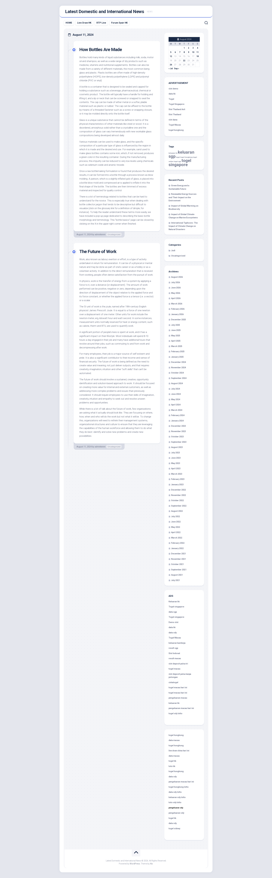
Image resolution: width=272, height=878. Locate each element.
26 (171, 65)
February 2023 (177, 479)
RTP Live (101, 22)
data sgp (173, 612)
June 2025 (176, 330)
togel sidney (174, 828)
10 (193, 52)
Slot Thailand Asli (177, 109)
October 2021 (177, 564)
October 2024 (177, 373)
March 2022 (176, 538)
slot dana (173, 120)
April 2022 (175, 532)
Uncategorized (114, 234)
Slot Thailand (175, 114)
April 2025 (175, 341)
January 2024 (177, 421)
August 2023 (177, 447)
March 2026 (176, 304)
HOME (69, 22)
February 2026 (177, 309)
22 (184, 60)
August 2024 (177, 383)
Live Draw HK (84, 22)
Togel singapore (176, 607)
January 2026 (177, 314)
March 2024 (176, 410)
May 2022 (175, 527)
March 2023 (176, 474)
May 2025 (175, 335)
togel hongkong (186, 157)
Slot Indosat (174, 653)
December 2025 (178, 319)
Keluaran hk (174, 601)
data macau (174, 740)
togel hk (172, 818)
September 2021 (178, 570)
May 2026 (175, 293)
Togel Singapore (176, 104)
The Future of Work (97, 251)
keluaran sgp (181, 154)
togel (178, 157)
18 (197, 56)
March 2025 (176, 346)
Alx (151, 864)
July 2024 (175, 389)
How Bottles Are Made (100, 49)
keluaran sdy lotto (177, 797)
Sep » (176, 68)
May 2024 (175, 399)
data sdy (173, 632)
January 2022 (177, 548)
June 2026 (176, 288)
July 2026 (175, 282)
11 (197, 52)
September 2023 (178, 442)
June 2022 (176, 522)
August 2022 (177, 511)
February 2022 (177, 543)
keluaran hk (173, 153)
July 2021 (175, 580)
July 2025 (175, 325)
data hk (172, 94)
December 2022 (178, 490)
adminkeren (100, 234)
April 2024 (175, 405)
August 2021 (177, 575)
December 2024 (178, 362)
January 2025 (177, 357)
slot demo (173, 89)
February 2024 (177, 415)
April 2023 (175, 468)
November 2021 (178, 559)
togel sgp (177, 161)
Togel (171, 99)
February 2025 (177, 351)
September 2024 (178, 378)
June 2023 (176, 458)
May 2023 (175, 463)
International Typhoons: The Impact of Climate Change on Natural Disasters (183, 226)
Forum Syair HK (119, 22)
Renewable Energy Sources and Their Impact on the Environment (182, 197)
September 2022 (178, 506)
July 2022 (175, 516)
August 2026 (177, 277)
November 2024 (178, 367)
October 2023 (177, 436)
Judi (173, 250)
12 (171, 56)
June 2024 (176, 394)
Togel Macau (175, 125)
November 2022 (178, 495)
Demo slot (173, 622)
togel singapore (180, 162)
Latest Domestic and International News (104, 11)
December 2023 (178, 426)
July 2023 (175, 452)
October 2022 (177, 500)
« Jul (171, 68)
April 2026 (175, 298)
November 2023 (178, 431)
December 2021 (178, 553)
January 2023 (177, 484)
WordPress (135, 864)
